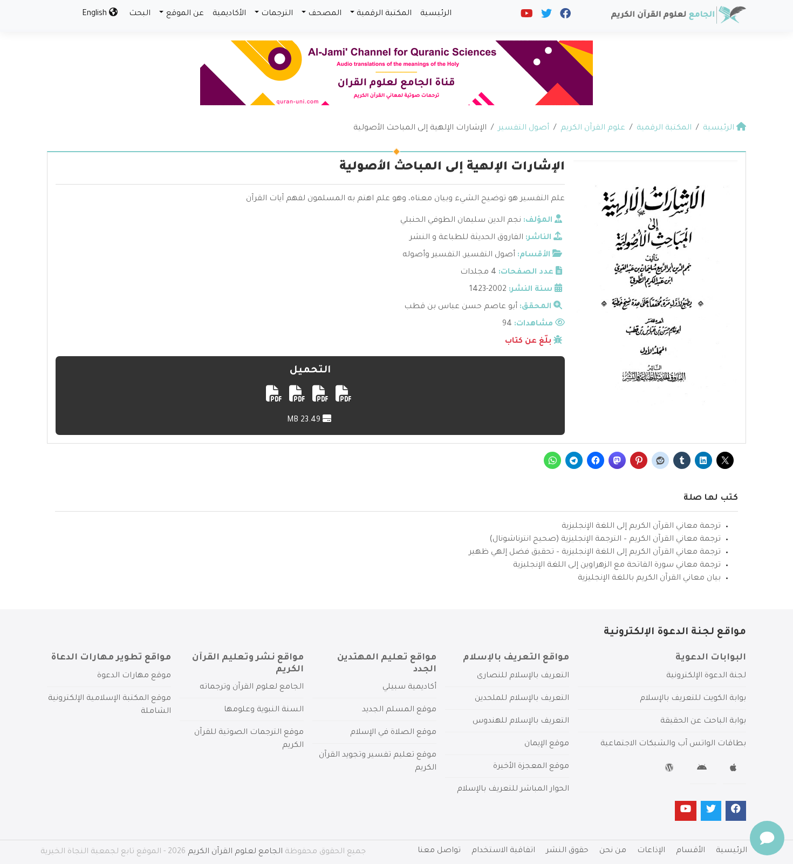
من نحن (612, 851)
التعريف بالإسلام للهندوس (521, 721)
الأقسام (690, 851)
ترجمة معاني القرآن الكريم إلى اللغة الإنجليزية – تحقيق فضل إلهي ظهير (595, 552)
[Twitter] (545, 16)
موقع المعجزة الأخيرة (531, 767)
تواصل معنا (439, 851)
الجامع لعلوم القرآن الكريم (235, 852)
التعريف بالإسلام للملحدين (522, 699)
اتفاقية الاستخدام (503, 851)
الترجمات (277, 14)
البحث (140, 14)
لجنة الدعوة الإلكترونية (706, 676)
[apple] (734, 769)
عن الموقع (185, 14)
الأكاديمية (229, 14)
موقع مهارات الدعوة (134, 676)
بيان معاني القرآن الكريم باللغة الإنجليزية (649, 578)
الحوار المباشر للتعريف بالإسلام (513, 789)
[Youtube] (526, 16)
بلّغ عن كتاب (528, 341)
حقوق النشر (567, 851)
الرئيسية (436, 14)
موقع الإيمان (546, 744)
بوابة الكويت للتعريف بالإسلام (693, 699)
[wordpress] (670, 769)
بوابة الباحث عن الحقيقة (703, 721)
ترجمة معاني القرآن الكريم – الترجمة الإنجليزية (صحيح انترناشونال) (605, 539)
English (95, 14)
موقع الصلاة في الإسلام (393, 733)
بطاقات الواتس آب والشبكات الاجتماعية (673, 744)
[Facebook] (564, 16)
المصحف (324, 14)
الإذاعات (651, 851)
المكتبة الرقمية (384, 14)
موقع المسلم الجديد (399, 710)
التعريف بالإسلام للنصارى (523, 676)
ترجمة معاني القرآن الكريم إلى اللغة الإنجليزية (641, 526)
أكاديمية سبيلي (409, 687)
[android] (703, 769)
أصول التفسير (489, 255)
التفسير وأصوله (431, 255)
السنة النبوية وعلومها (264, 710)
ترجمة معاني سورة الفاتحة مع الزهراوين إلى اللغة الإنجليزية (617, 565)
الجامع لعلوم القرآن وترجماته (252, 687)
